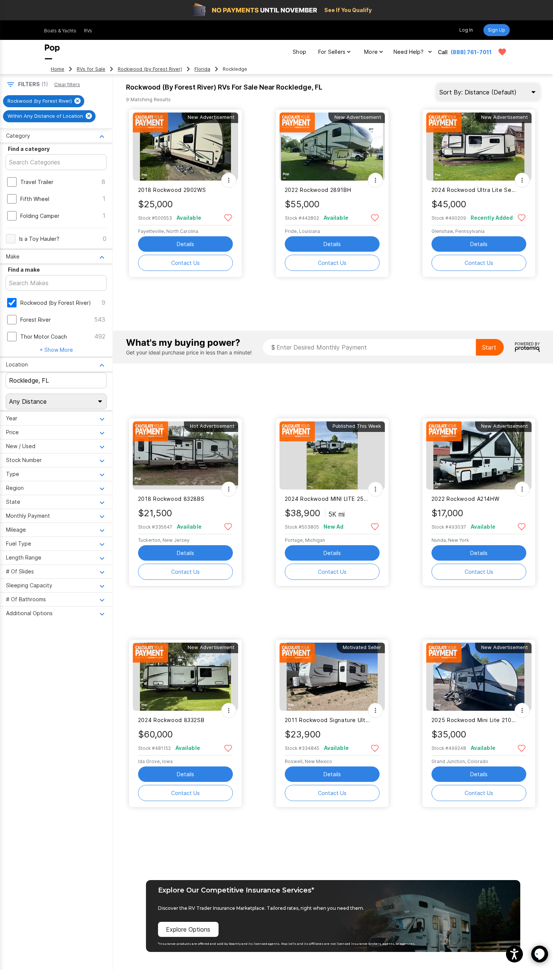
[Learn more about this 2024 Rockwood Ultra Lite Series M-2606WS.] (479, 147)
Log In (466, 30)
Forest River (35, 319)
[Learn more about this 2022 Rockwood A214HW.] (479, 455)
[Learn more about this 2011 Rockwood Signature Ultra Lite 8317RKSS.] (332, 677)
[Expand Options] (228, 180)
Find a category (29, 149)
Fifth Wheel (34, 199)
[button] (514, 954)
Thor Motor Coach (43, 336)
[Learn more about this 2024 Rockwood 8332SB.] (185, 677)
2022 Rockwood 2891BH (318, 190)
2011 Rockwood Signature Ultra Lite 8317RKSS (327, 720)
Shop (299, 52)
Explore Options (188, 929)
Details (185, 244)
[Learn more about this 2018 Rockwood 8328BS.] (185, 455)
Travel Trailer (36, 182)
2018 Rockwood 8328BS (171, 499)
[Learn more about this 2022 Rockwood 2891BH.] (332, 147)
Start (489, 347)
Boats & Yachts (60, 30)
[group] (43, 101)
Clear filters (67, 84)
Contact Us (185, 263)
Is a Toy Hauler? (39, 239)
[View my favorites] (502, 51)
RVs (88, 30)
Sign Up (496, 30)
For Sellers (331, 52)
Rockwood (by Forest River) (150, 69)
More (371, 52)
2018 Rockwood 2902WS (172, 190)
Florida (202, 69)
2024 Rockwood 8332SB (171, 720)
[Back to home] (52, 52)
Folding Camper (39, 216)
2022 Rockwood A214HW (465, 499)
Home (57, 69)
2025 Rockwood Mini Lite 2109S (474, 720)
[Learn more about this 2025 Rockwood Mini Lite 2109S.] (479, 677)
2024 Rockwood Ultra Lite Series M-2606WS (474, 190)
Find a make (24, 269)
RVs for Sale (91, 69)
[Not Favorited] (228, 217)
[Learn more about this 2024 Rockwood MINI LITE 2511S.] (332, 455)
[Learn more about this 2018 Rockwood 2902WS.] (185, 147)
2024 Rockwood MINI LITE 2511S (327, 499)
